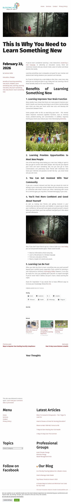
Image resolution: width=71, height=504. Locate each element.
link (50, 284)
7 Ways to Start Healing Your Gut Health (48, 429)
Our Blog (46, 466)
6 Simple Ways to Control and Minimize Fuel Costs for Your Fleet (52, 484)
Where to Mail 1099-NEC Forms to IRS (48, 425)
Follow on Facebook (11, 468)
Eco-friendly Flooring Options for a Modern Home (52, 471)
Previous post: (19, 345)
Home (42, 6)
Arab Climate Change (43, 452)
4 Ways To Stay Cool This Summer (47, 434)
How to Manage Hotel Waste (45, 475)
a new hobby (64, 246)
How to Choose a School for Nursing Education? (51, 421)
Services (48, 6)
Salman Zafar (9, 73)
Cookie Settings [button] (8, 500)
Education (6, 77)
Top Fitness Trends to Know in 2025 (47, 479)
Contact (55, 6)
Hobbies (12, 83)
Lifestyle (12, 77)
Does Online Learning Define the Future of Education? (32, 330)
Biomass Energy (41, 454)
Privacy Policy (63, 6)
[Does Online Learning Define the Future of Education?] (32, 324)
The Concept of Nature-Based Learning (59, 330)
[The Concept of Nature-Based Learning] (61, 324)
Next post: (57, 345)
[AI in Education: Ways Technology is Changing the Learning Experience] (47, 324)
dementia (63, 119)
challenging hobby (49, 271)
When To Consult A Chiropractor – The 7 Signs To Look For (51, 416)
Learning (15, 85)
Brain (7, 83)
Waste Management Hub (44, 456)
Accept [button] (16, 500)
